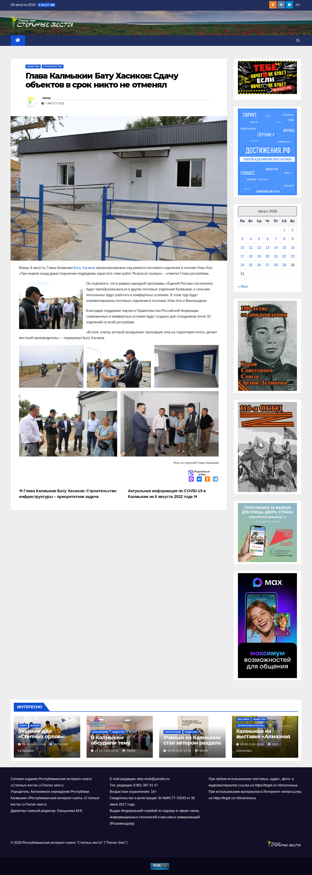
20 (267, 256)
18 (251, 256)
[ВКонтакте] (199, 479)
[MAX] (191, 479)
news (46, 98)
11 (251, 247)
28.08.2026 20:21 (107, 750)
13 (267, 247)
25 (251, 265)
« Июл (243, 286)
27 (267, 265)
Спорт (23, 725)
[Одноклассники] (207, 479)
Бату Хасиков (84, 268)
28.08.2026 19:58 (179, 750)
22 (284, 256)
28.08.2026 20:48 (34, 744)
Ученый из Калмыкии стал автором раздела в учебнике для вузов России (192, 745)
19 (259, 256)
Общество (33, 66)
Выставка (243, 719)
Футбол (34, 725)
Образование (100, 732)
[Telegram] (215, 479)
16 (293, 247)
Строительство (52, 66)
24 (242, 265)
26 (259, 265)
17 (242, 256)
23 (293, 256)
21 (276, 256)
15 (284, 247)
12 (259, 247)
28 (276, 265)
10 (242, 247)
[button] (298, 40)
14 (276, 247)
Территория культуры (251, 725)
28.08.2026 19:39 (252, 744)
